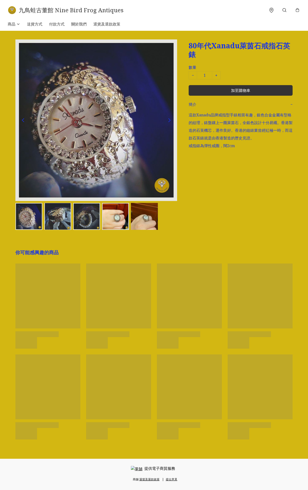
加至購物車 (240, 90)
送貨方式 (34, 24)
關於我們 (79, 24)
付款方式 (56, 24)
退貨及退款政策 (106, 24)
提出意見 (171, 479)
